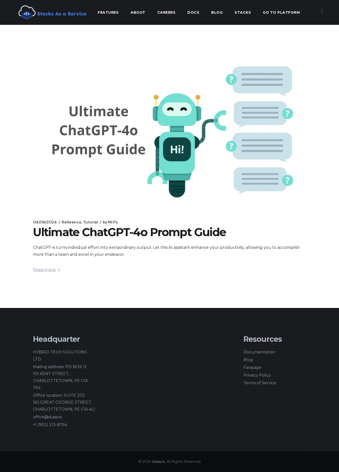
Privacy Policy (257, 375)
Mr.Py (110, 222)
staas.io (158, 461)
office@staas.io (47, 417)
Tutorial (90, 222)
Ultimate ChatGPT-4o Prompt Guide (129, 232)
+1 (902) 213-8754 (50, 424)
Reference (71, 222)
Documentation (259, 352)
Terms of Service (259, 383)
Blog (248, 359)
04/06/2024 (45, 222)
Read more (44, 269)
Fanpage (252, 367)
